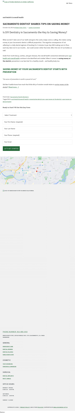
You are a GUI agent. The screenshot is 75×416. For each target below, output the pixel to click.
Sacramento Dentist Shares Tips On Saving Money (36, 24)
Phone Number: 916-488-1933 (15, 332)
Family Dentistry (8, 354)
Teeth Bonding (8, 364)
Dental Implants (8, 375)
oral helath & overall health (20, 99)
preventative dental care (37, 99)
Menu (70, 3)
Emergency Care (8, 346)
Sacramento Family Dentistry (19, 97)
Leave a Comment (34, 27)
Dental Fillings (8, 352)
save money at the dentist (53, 99)
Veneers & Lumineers (9, 366)
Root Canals (7, 378)
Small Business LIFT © (60, 407)
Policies (40, 407)
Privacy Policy (25, 407)
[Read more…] (13, 87)
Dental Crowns (8, 349)
